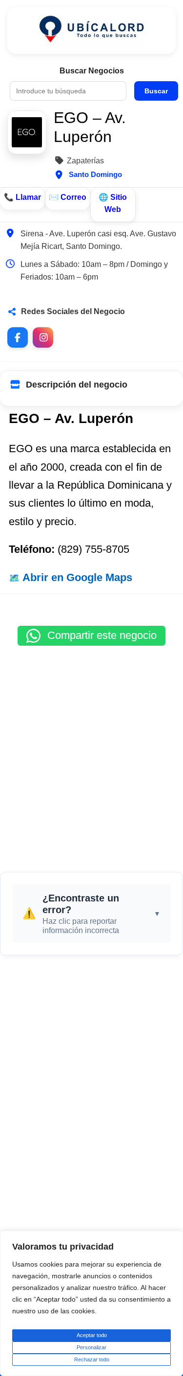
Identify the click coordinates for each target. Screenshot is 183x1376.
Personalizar (91, 1347)
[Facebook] (17, 337)
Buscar (156, 91)
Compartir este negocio (100, 635)
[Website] (113, 205)
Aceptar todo (92, 1335)
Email (68, 199)
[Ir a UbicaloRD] (91, 31)
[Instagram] (43, 337)
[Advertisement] (91, 754)
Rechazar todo (91, 1359)
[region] (91, 1303)
